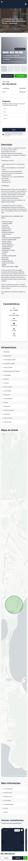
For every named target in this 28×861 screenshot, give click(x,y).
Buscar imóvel (5, 26)
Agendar (18, 858)
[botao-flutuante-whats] (25, 858)
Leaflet (11, 776)
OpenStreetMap (18, 776)
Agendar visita (8, 75)
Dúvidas (6, 858)
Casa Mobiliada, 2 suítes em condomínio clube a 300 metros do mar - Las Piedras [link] (13, 28)
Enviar (14, 129)
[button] (3, 434)
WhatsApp (21, 75)
